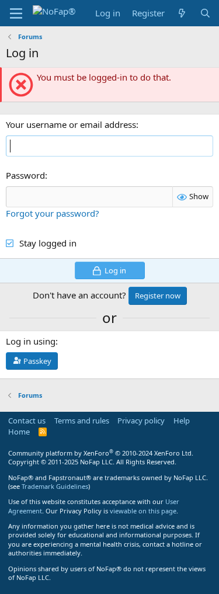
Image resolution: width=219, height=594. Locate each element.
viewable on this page (143, 510)
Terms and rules (81, 420)
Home (19, 431)
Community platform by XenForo (100, 453)
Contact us (27, 420)
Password (25, 175)
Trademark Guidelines (55, 486)
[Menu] (16, 13)
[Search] (205, 13)
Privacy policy (141, 420)
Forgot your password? (52, 213)
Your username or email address (71, 124)
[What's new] (182, 13)
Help (181, 420)
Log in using (30, 341)
